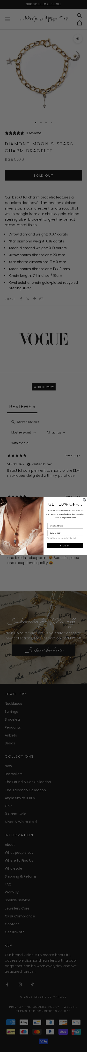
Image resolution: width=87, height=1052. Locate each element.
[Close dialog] (84, 499)
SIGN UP (65, 546)
